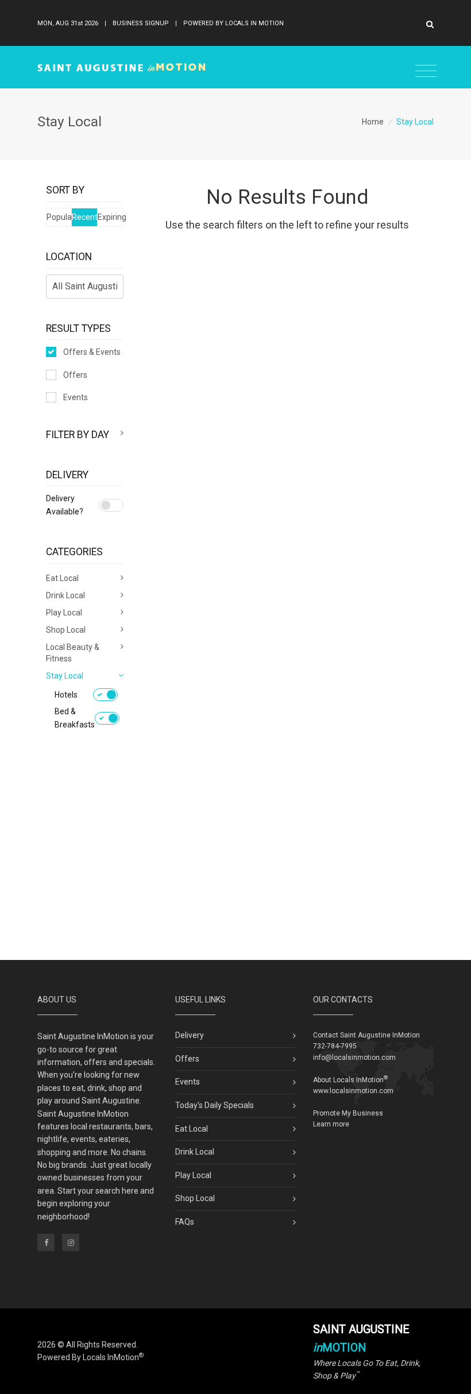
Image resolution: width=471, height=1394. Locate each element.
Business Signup (141, 23)
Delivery (189, 1035)
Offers (75, 375)
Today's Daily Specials (214, 1105)
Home (373, 121)
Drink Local (194, 1151)
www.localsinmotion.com (353, 1091)
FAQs (184, 1221)
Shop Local (195, 1198)
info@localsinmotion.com (354, 1058)
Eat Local (191, 1128)
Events (75, 397)
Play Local (193, 1175)
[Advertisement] (235, 862)
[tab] (84, 434)
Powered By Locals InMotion (90, 1357)
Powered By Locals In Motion (233, 23)
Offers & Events (92, 352)
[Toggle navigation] (426, 71)
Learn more (331, 1124)
